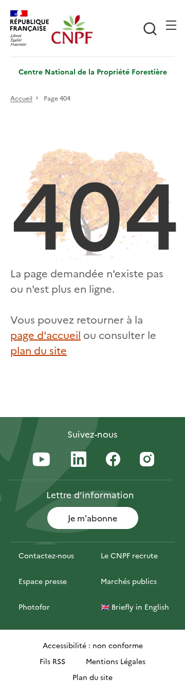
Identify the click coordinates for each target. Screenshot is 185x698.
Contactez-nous (46, 555)
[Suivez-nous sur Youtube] (41, 460)
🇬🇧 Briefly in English (135, 606)
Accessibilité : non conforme (93, 645)
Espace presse (42, 581)
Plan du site (92, 677)
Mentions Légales (115, 661)
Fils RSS (52, 661)
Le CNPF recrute (129, 555)
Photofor (34, 606)
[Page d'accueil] (71, 29)
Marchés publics (129, 581)
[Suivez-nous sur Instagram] (147, 460)
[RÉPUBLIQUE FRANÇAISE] (30, 29)
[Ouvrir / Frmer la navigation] (171, 25)
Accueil (21, 98)
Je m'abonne (92, 517)
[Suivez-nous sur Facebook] (113, 460)
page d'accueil (45, 334)
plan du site (38, 350)
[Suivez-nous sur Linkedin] (78, 459)
